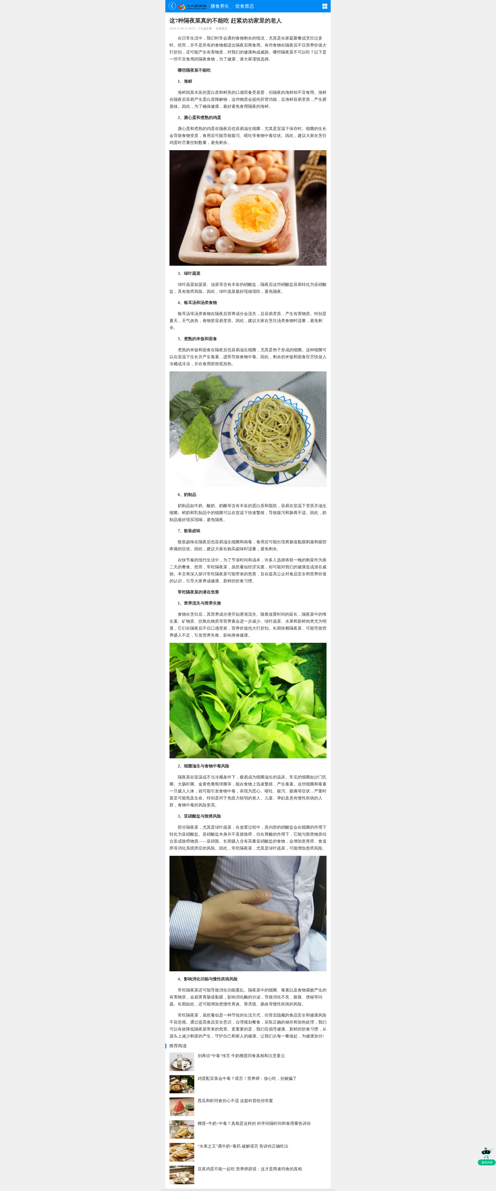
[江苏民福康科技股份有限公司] (192, 6)
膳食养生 (220, 6)
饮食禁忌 (244, 6)
